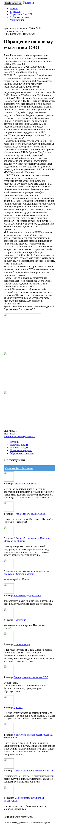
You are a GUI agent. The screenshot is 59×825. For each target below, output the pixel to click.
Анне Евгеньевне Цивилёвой (19, 436)
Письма (14, 8)
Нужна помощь (22, 644)
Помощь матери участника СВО (31, 677)
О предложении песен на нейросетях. (35, 770)
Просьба (18, 707)
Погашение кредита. (21, 450)
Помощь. (15, 441)
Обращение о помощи (22, 453)
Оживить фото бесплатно (19, 468)
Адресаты (15, 11)
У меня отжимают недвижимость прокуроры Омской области (26, 572)
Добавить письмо (19, 17)
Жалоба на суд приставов (27, 595)
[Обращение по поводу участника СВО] (22, 350)
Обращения (20, 620)
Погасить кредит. (19, 444)
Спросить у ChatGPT (21, 14)
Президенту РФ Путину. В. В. (30, 513)
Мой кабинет (17, 20)
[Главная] (28, 2)
